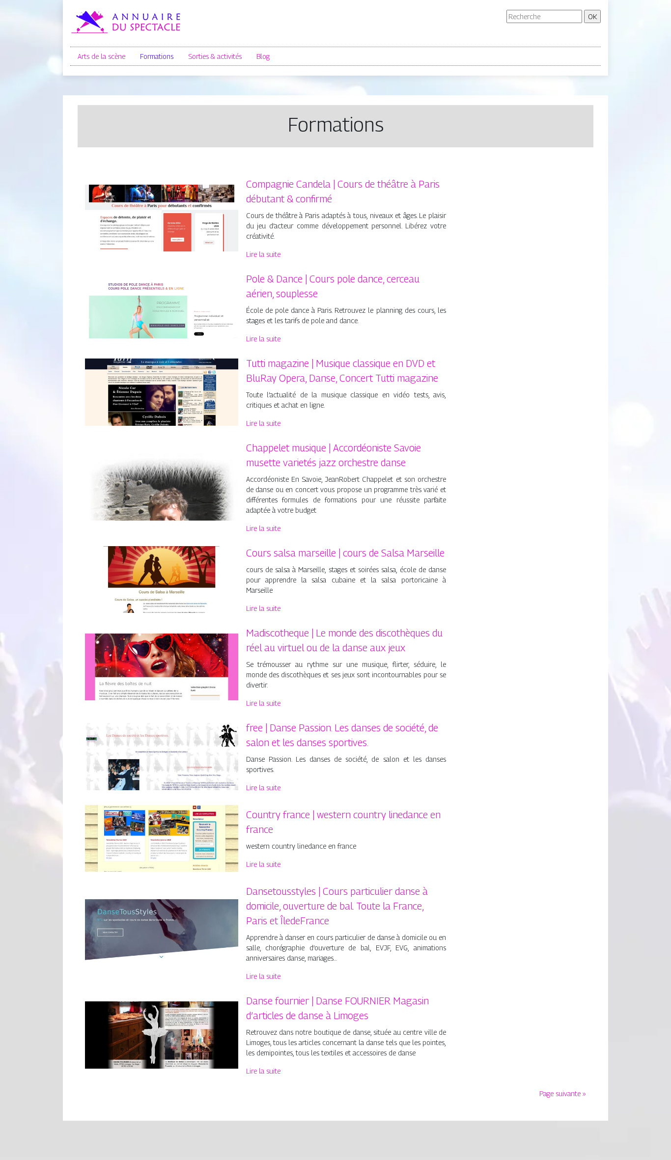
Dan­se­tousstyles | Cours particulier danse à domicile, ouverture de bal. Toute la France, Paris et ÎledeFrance (337, 906)
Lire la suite (263, 254)
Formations (156, 56)
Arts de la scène (101, 56)
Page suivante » (562, 1093)
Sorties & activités (215, 56)
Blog (263, 56)
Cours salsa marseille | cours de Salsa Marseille (345, 553)
